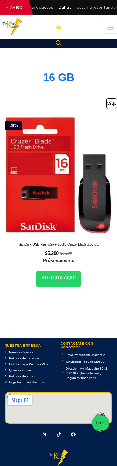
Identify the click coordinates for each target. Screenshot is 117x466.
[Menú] (110, 27)
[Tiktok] (58, 434)
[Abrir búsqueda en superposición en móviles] (59, 43)
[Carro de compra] (58, 27)
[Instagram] (43, 434)
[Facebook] (73, 434)
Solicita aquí (58, 277)
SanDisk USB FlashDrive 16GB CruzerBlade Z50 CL (59, 244)
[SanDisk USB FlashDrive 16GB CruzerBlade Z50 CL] (58, 175)
